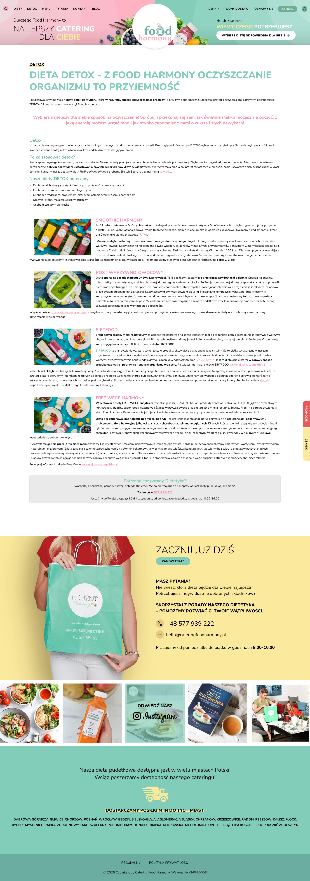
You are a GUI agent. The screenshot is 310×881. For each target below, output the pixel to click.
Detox (32, 9)
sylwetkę (165, 172)
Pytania (62, 9)
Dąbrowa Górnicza (30, 819)
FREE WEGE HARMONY (120, 398)
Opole (213, 825)
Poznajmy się (263, 9)
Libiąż (226, 825)
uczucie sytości (205, 360)
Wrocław (108, 819)
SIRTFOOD (107, 330)
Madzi (264, 380)
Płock (290, 819)
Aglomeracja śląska (175, 819)
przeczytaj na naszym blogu (69, 312)
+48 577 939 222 (190, 624)
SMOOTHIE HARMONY (119, 220)
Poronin (115, 825)
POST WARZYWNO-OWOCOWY (129, 272)
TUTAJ (142, 235)
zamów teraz (173, 561)
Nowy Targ (78, 825)
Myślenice (34, 825)
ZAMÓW (287, 9)
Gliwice (57, 819)
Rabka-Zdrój (55, 825)
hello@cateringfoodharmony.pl (196, 635)
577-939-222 (163, 492)
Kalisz (278, 819)
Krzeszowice (228, 819)
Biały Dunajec (136, 825)
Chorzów (73, 819)
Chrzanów (205, 819)
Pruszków (273, 825)
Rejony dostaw (236, 9)
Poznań (90, 819)
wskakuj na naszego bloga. (100, 464)
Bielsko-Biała (143, 819)
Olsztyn (291, 825)
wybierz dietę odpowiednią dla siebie (253, 35)
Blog (96, 9)
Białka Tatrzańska (167, 825)
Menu (46, 9)
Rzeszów (263, 819)
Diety (18, 9)
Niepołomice (196, 825)
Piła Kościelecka (247, 825)
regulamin (130, 863)
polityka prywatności (169, 863)
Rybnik (18, 825)
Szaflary (98, 825)
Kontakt (80, 9)
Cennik (213, 9)
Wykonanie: (180, 872)
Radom (247, 819)
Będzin (124, 819)
